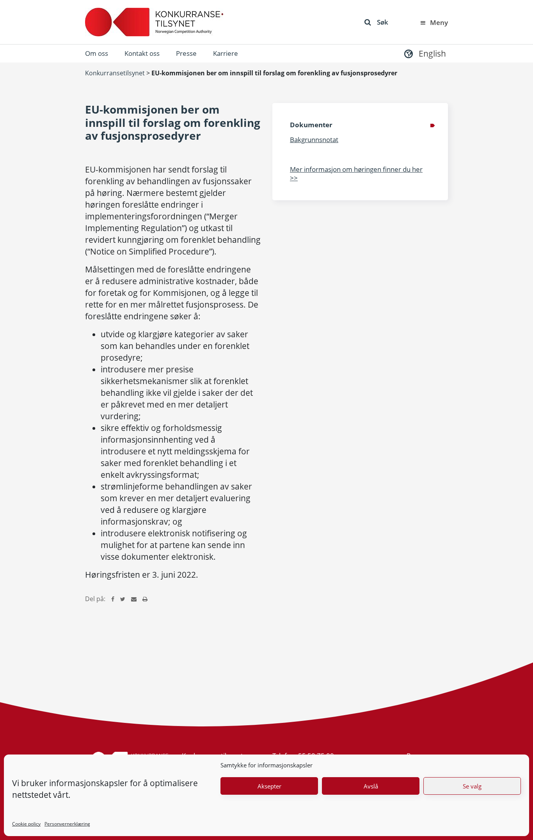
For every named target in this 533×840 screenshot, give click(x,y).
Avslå (371, 786)
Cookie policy (26, 823)
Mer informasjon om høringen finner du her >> (356, 173)
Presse (186, 53)
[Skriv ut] (144, 598)
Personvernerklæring (67, 823)
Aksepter (269, 786)
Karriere (225, 53)
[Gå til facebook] (112, 598)
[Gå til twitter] (122, 598)
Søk (382, 22)
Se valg (472, 786)
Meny (439, 22)
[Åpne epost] (134, 598)
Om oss (96, 53)
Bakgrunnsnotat (314, 139)
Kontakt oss (142, 53)
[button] (424, 53)
